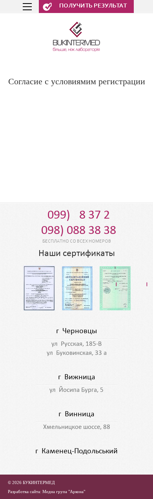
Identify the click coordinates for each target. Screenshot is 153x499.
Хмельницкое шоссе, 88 (76, 427)
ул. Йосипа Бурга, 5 (76, 390)
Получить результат (93, 6)
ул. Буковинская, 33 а (77, 353)
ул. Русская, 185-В (76, 344)
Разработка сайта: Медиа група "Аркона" (46, 491)
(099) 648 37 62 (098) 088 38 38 (76, 223)
